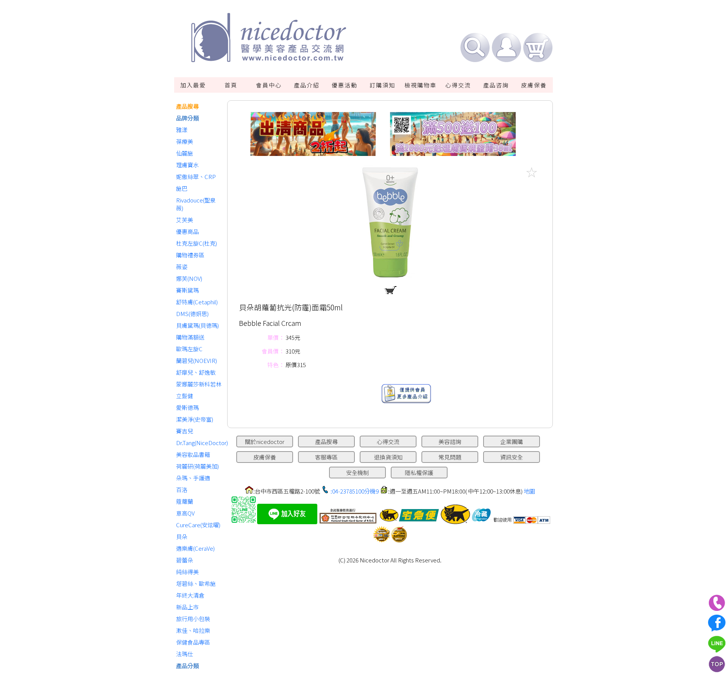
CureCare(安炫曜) (198, 525)
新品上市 (187, 607)
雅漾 (181, 130)
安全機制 (357, 473)
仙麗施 (184, 153)
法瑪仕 (184, 654)
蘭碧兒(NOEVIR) (196, 360)
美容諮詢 (449, 441)
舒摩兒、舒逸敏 (196, 372)
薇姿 (181, 267)
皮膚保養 (534, 85)
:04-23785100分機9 (355, 491)
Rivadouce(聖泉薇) (196, 204)
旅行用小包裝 (193, 619)
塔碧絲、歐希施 (196, 583)
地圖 (529, 491)
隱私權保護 (419, 473)
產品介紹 (307, 85)
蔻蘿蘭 (184, 501)
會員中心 (269, 85)
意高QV (185, 513)
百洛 (181, 490)
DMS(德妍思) (192, 314)
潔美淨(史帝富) (194, 419)
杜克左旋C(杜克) (196, 243)
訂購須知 (382, 85)
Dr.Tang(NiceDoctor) (199, 443)
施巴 (181, 188)
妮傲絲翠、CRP (196, 177)
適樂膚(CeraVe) (195, 548)
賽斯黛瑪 (187, 290)
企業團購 (511, 441)
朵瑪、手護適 (193, 478)
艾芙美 (184, 220)
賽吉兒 (184, 431)
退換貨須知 (388, 457)
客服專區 (326, 457)
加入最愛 (193, 85)
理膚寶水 (187, 165)
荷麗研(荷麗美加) (197, 466)
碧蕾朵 (184, 560)
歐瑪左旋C (189, 349)
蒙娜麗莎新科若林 (199, 384)
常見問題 (449, 457)
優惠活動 (344, 85)
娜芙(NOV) (189, 278)
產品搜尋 (187, 106)
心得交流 (458, 85)
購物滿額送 (190, 337)
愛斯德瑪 (187, 407)
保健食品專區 (193, 642)
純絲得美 (187, 572)
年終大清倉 (190, 595)
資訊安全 (511, 457)
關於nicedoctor (264, 441)
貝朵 (181, 536)
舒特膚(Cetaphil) (197, 302)
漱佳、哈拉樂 (193, 630)
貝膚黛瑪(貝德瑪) (197, 325)
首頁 (231, 85)
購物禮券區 (190, 255)
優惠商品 (187, 231)
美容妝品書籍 (193, 454)
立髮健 (184, 396)
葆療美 (184, 141)
